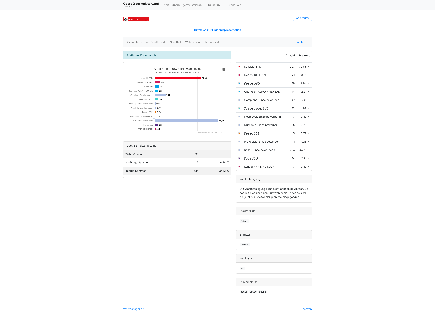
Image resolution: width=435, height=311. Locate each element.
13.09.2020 (215, 5)
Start (166, 5)
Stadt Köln (235, 5)
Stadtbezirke (159, 42)
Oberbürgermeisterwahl (187, 5)
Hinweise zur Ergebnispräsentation (217, 30)
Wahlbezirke (193, 42)
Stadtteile (176, 42)
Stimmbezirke (212, 42)
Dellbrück (244, 245)
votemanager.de (133, 309)
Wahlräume (302, 18)
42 (242, 268)
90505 (244, 292)
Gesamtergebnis (137, 42)
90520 (262, 292)
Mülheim (244, 221)
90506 (253, 292)
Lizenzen (306, 309)
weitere (302, 42)
